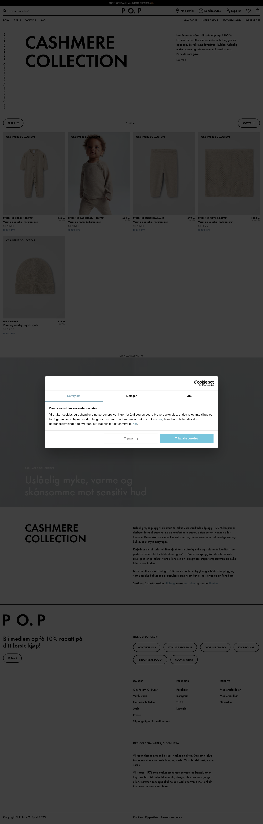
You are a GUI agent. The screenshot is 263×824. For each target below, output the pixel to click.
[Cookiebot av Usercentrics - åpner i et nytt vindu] (197, 383)
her (160, 419)
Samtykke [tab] (73, 395)
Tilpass (129, 438)
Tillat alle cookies (186, 438)
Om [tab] (189, 395)
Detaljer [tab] (131, 395)
